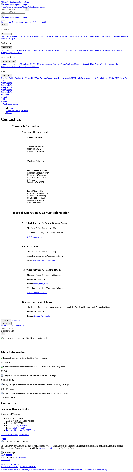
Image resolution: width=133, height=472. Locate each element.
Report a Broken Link (10, 464)
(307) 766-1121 (19, 457)
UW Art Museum (37, 64)
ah (34, 284)
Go (3, 15)
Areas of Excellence (22, 64)
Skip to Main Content (10, 2)
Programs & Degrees (10, 22)
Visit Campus (6, 83)
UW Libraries (45, 36)
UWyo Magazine (101, 64)
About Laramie (7, 64)
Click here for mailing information (15, 435)
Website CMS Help (116, 78)
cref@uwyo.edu (41, 284)
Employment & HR (66, 78)
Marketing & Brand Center (97, 78)
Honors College (112, 36)
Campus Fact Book (14, 53)
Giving (11, 7)
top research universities (48, 448)
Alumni (25, 7)
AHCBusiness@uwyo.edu (44, 260)
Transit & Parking (39, 50)
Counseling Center (74, 50)
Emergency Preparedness (33, 470)
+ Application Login (36, 7)
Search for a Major (8, 36)
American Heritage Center (55, 64)
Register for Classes (23, 78)
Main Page (15, 320)
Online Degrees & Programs (28, 36)
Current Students (45, 22)
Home (11, 108)
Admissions (24, 22)
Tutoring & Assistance (73, 36)
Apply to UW (6, 87)
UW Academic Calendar (37, 237)
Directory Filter (7, 331)
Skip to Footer (24, 2)
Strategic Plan (88, 64)
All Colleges (10, 39)
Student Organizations (91, 50)
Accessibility (102, 470)
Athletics (18, 7)
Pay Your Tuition (8, 78)
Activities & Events (108, 50)
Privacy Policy (66, 470)
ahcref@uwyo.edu (19, 425)
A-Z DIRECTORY (9, 466)
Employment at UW (52, 470)
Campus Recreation (9, 50)
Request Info (6, 85)
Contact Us (6, 323)
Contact (9, 113)
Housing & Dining (24, 50)
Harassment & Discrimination (84, 470)
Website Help (17, 470)
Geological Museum (74, 64)
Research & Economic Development (24, 66)
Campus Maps (52, 78)
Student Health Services (57, 50)
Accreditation (6, 470)
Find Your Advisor (38, 78)
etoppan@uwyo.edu (41, 316)
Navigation (6, 321)
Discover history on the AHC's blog (21, 430)
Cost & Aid (34, 22)
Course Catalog (57, 36)
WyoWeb (5, 7)
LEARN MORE (8, 326)
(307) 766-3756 (18, 428)
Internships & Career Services (94, 36)
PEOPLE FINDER (28, 466)
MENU (4, 25)
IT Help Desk (80, 78)
